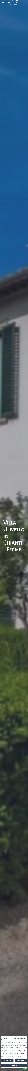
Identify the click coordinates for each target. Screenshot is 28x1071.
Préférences (14, 1065)
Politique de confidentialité (16, 1058)
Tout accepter (20, 1060)
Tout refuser (7, 1060)
